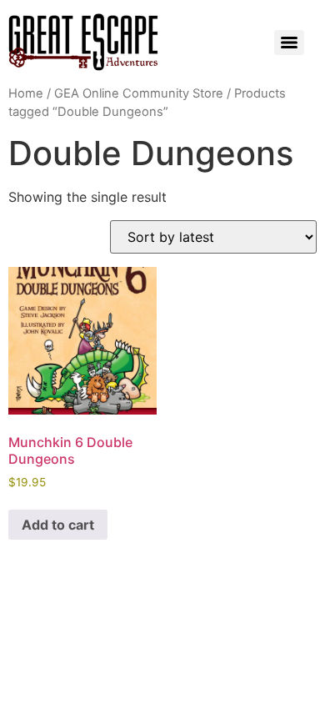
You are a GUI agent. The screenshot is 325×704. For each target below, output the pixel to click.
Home (25, 93)
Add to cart (58, 524)
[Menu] (289, 42)
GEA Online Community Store (138, 93)
